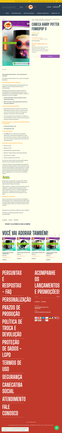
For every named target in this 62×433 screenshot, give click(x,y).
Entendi (23, 430)
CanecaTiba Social (12, 388)
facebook (43, 301)
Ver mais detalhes (36, 40)
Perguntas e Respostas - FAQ (12, 282)
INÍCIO (7, 13)
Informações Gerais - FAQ (10, 126)
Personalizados (16, 13)
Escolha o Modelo (29, 13)
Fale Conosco (10, 410)
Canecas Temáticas (43, 13)
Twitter (10, 219)
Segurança (12, 377)
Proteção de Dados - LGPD (12, 348)
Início (33, 19)
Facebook (4, 219)
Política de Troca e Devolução (12, 328)
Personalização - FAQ (9, 128)
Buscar (21, 7)
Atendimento (14, 399)
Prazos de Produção (11, 310)
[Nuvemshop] (31, 422)
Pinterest (16, 219)
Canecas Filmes (48, 19)
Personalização (16, 299)
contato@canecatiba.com (42, 312)
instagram (37, 301)
